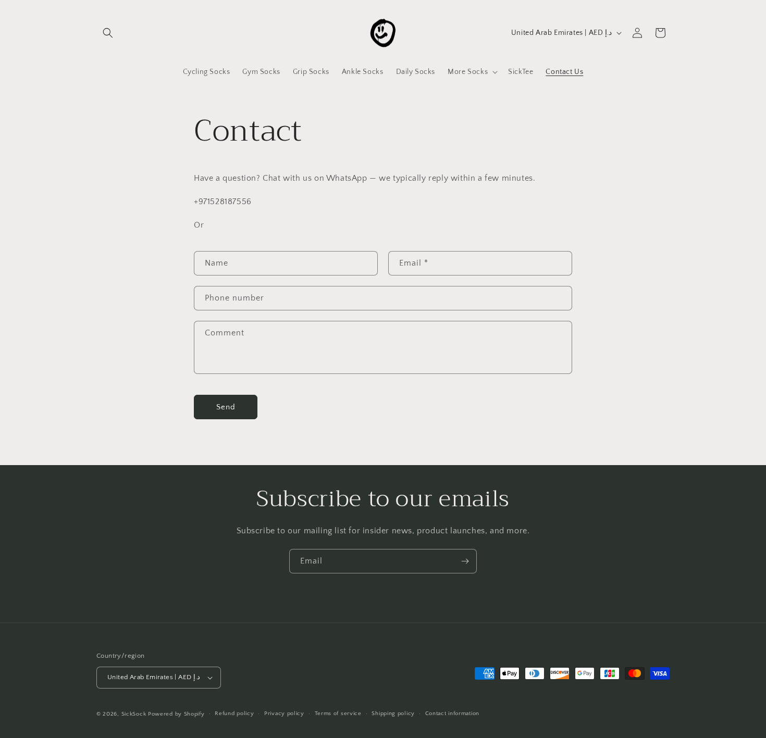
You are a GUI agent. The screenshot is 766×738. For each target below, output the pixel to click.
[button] (107, 32)
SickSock (133, 714)
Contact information (452, 714)
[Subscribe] (464, 561)
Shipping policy (393, 714)
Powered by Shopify (176, 714)
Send (226, 407)
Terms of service (338, 714)
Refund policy (234, 714)
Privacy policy (284, 714)
